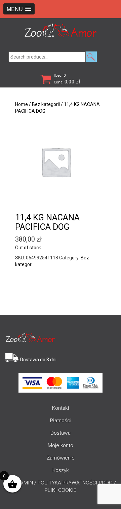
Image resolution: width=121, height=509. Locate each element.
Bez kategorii (46, 104)
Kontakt (60, 408)
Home (21, 104)
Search (91, 56)
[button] (19, 8)
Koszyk (60, 470)
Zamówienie (61, 458)
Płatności (60, 420)
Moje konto (60, 445)
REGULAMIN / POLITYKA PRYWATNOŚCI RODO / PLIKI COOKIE (60, 486)
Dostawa (60, 433)
